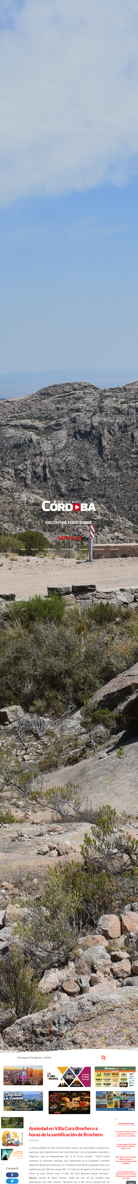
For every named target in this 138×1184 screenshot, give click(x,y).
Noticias (34, 549)
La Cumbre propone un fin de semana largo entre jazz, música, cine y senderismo (125, 1133)
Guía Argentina (67, 549)
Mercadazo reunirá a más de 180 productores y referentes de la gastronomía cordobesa (125, 1160)
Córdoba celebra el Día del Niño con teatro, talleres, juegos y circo (126, 1146)
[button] (103, 1058)
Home (22, 549)
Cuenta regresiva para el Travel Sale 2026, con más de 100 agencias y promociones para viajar (125, 1175)
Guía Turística (49, 549)
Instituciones (98, 549)
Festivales (83, 549)
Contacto (114, 549)
